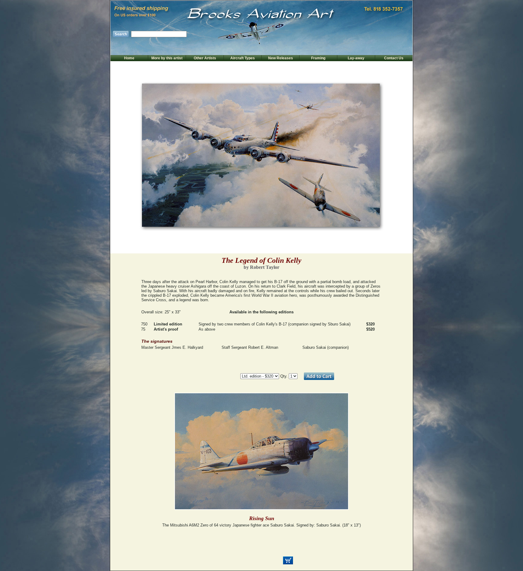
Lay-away (356, 58)
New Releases (280, 58)
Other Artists (205, 58)
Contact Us (393, 58)
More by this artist (167, 58)
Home (129, 58)
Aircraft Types (242, 58)
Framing (318, 58)
